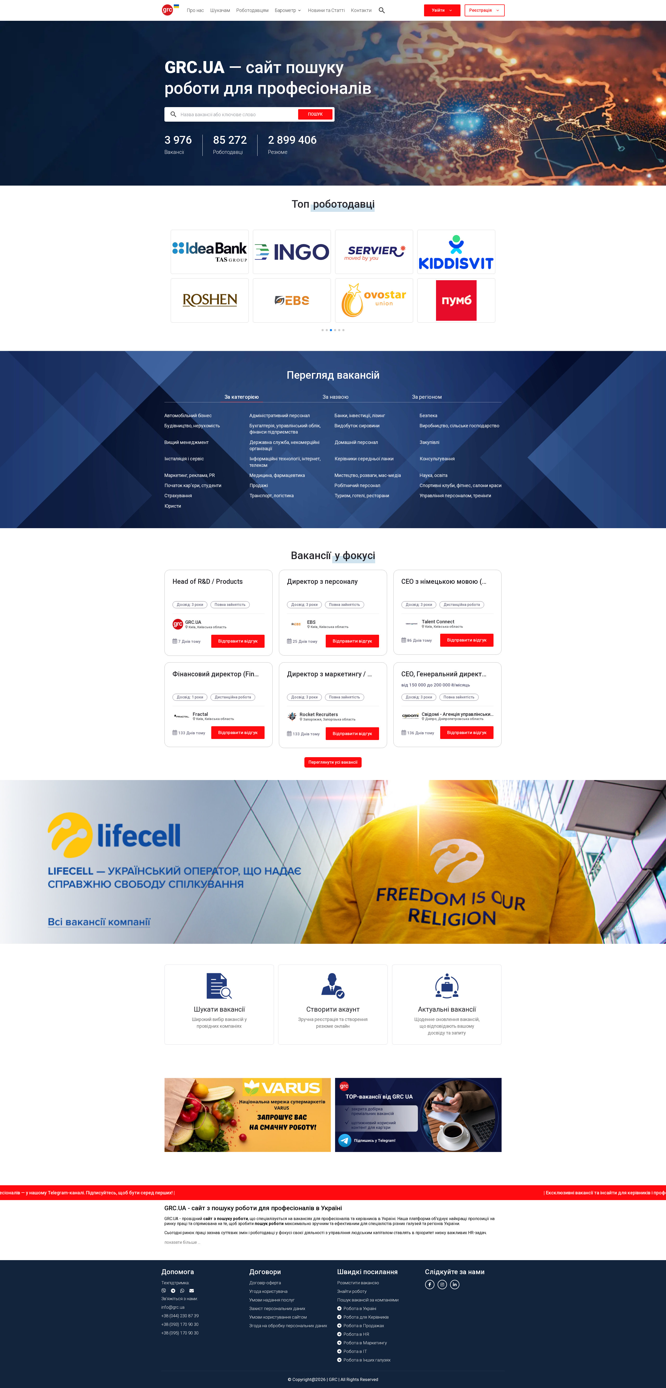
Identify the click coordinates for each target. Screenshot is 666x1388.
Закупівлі (429, 442)
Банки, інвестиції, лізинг (360, 415)
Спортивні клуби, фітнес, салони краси (461, 485)
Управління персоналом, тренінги (455, 495)
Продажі (258, 485)
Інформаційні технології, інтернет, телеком (285, 462)
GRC (333, 1379)
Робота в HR (356, 1334)
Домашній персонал (356, 442)
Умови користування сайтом (278, 1317)
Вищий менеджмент (186, 442)
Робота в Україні (359, 1308)
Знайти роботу (352, 1291)
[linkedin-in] (454, 1284)
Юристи (172, 506)
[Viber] (163, 1290)
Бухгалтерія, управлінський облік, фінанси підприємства (285, 429)
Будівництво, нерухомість (192, 425)
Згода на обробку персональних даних (288, 1325)
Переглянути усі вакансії (333, 762)
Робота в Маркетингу (365, 1342)
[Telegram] (173, 1290)
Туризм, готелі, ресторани (362, 495)
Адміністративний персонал (279, 415)
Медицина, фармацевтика (277, 475)
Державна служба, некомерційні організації (284, 445)
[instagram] (442, 1284)
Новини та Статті (326, 10)
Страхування (178, 495)
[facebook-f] (429, 1284)
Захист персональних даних (277, 1308)
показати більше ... (182, 1242)
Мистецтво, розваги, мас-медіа (368, 475)
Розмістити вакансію (358, 1282)
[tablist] (333, 397)
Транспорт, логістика (271, 495)
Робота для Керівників (366, 1317)
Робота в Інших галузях (366, 1360)
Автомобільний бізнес (188, 415)
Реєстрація (480, 10)
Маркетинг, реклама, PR (189, 475)
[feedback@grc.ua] (191, 1290)
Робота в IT (355, 1351)
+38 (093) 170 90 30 (179, 1324)
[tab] (241, 397)
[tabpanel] (333, 461)
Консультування (437, 458)
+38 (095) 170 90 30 (179, 1332)
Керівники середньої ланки (364, 458)
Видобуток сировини (357, 425)
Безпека (428, 415)
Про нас (195, 10)
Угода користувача (268, 1291)
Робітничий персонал (357, 485)
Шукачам (220, 10)
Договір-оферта (265, 1282)
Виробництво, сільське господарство (459, 425)
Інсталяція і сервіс (184, 458)
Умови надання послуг (272, 1299)
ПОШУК (315, 114)
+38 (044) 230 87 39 (179, 1315)
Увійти (438, 10)
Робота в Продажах (363, 1325)
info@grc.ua (172, 1307)
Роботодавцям (252, 10)
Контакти (361, 10)
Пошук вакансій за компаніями (368, 1299)
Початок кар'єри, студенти (192, 485)
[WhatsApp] (182, 1290)
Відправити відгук (238, 641)
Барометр (285, 10)
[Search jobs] (382, 10)
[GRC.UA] (170, 10)
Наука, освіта (433, 475)
